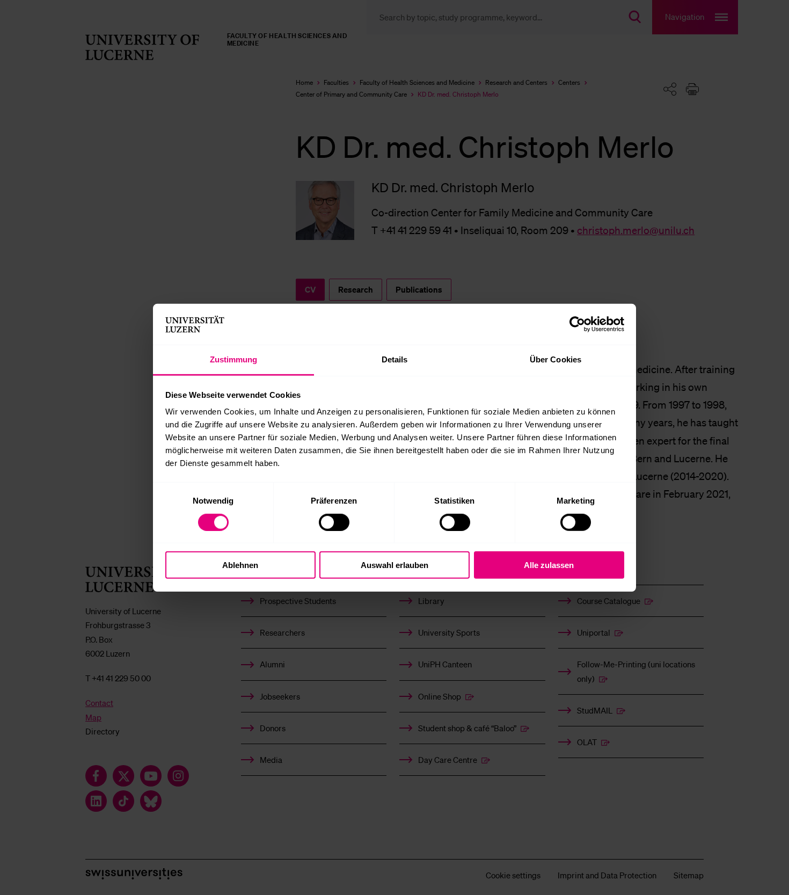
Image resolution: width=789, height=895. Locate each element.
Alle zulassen (549, 565)
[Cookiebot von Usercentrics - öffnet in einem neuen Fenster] (577, 324)
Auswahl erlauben (394, 565)
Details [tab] (395, 359)
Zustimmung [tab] (234, 359)
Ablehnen (240, 565)
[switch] (334, 521)
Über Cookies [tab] (555, 359)
